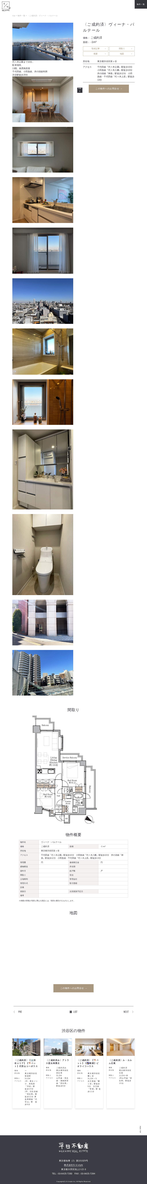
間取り (122, 48)
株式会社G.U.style (73, 1165)
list (75, 1011)
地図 (122, 54)
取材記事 (96, 48)
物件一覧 (141, 4)
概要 (96, 54)
